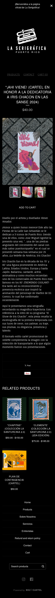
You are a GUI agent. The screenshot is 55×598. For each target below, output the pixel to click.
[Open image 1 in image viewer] (27, 151)
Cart (27, 552)
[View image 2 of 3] (27, 192)
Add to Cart (27, 207)
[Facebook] (31, 579)
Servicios (27, 523)
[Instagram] (24, 579)
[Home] (27, 41)
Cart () (43, 74)
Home (27, 502)
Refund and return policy (27, 538)
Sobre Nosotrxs (28, 516)
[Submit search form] (43, 566)
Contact (28, 74)
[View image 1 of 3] (15, 192)
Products (13, 74)
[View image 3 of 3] (40, 192)
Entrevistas (27, 531)
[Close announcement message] (51, 5)
